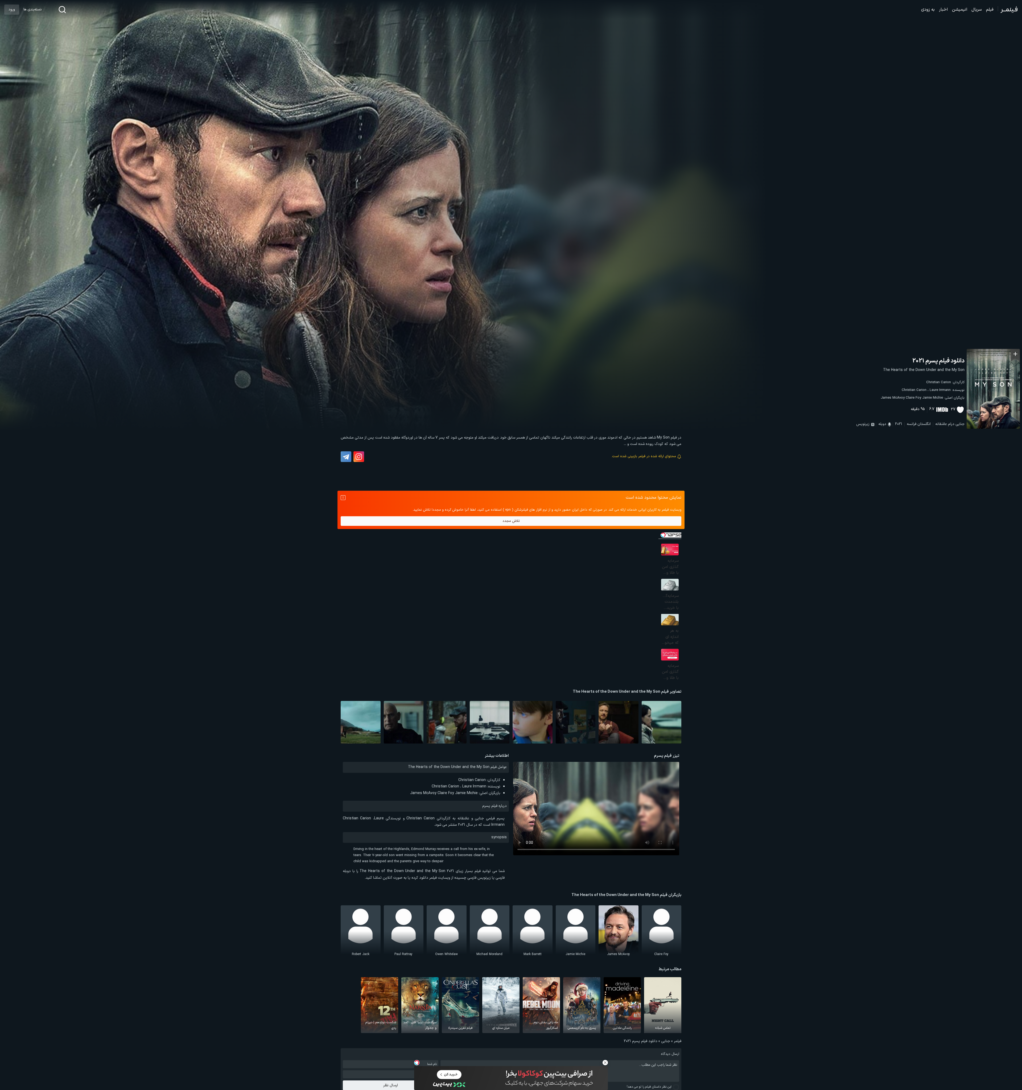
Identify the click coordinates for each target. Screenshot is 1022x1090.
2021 (898, 424)
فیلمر (677, 1041)
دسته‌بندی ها (32, 9)
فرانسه (911, 424)
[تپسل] (416, 1062)
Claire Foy (913, 398)
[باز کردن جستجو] (62, 9)
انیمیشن (959, 9)
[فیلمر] (1008, 9)
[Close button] (605, 1062)
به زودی (928, 9)
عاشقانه (941, 424)
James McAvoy (893, 398)
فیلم (990, 9)
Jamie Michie (932, 398)
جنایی (960, 424)
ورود (12, 9)
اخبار (943, 9)
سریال (976, 9)
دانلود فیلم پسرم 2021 (938, 361)
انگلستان (924, 424)
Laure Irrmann (940, 390)
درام (951, 424)
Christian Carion (938, 382)
